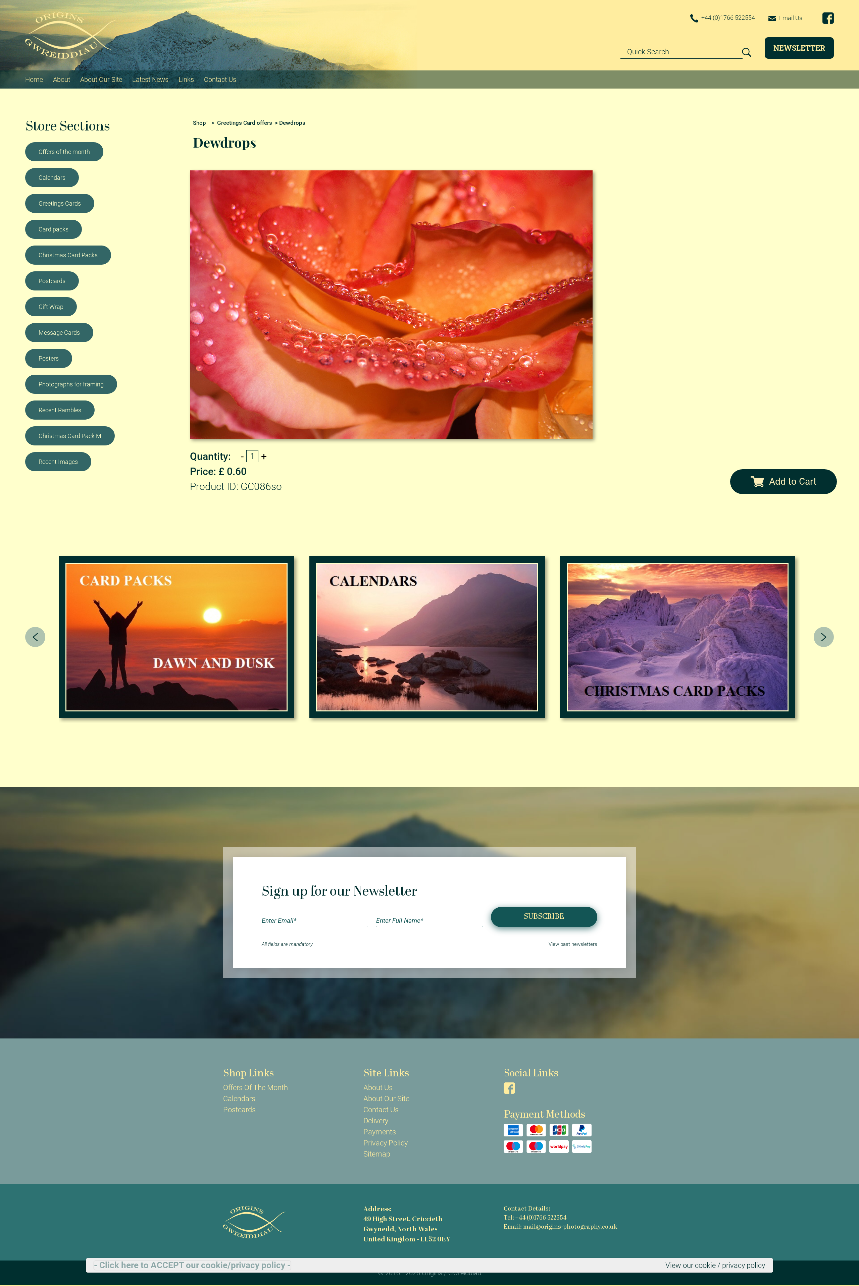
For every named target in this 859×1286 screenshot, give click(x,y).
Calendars (52, 177)
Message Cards (59, 332)
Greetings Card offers (244, 122)
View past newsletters (573, 944)
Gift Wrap (51, 306)
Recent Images (58, 461)
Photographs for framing (71, 384)
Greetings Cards (60, 203)
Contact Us (220, 79)
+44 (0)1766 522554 (727, 17)
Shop (199, 122)
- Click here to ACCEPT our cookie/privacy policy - (192, 1265)
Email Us (790, 17)
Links (186, 79)
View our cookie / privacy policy (715, 1265)
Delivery (375, 1121)
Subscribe (544, 917)
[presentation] (35, 637)
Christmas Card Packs (68, 255)
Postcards (52, 280)
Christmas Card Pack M (70, 435)
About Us (378, 1087)
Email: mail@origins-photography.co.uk (560, 1227)
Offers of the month (64, 151)
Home (34, 79)
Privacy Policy (385, 1143)
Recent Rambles (60, 410)
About (61, 79)
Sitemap (376, 1154)
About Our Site (101, 79)
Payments (379, 1132)
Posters (49, 358)
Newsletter (799, 48)
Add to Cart (792, 481)
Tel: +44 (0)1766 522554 (535, 1218)
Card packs (53, 229)
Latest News (150, 79)
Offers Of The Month (255, 1087)
